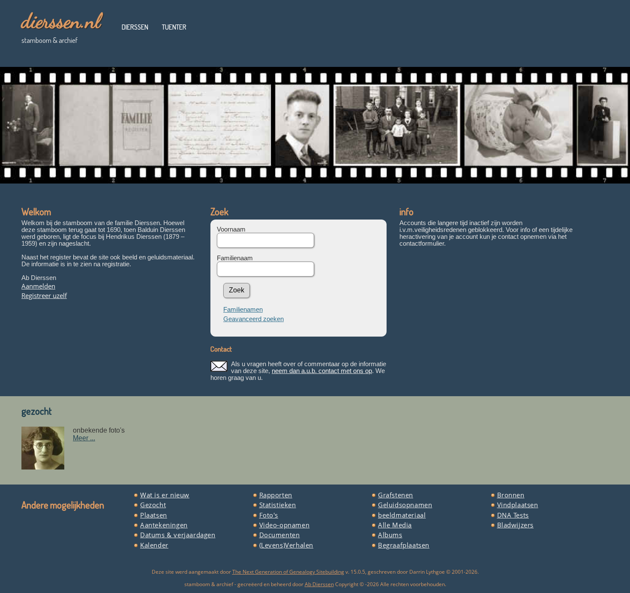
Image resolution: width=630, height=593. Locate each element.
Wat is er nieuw (164, 495)
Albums (390, 534)
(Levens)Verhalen (286, 545)
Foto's (269, 515)
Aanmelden (38, 286)
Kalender (154, 545)
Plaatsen (153, 515)
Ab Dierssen (319, 584)
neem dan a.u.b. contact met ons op (322, 370)
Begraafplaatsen (403, 545)
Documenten (279, 534)
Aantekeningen (164, 525)
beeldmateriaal (402, 515)
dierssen (135, 27)
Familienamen (243, 309)
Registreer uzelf (44, 295)
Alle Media (395, 525)
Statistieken (277, 504)
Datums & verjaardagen (178, 534)
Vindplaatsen (517, 504)
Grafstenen (395, 495)
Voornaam (231, 229)
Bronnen (511, 495)
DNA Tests (513, 515)
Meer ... (84, 438)
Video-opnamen (284, 525)
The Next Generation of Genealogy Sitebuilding (288, 571)
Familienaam (235, 258)
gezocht (36, 411)
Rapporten (275, 495)
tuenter (174, 27)
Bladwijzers (515, 525)
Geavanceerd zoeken (253, 319)
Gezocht (153, 504)
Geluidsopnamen (405, 504)
